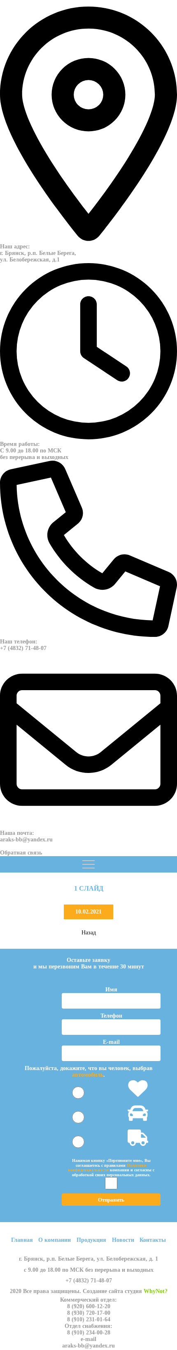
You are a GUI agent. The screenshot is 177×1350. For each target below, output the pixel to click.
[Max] (1, 846)
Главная (22, 1240)
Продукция (91, 1240)
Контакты (153, 1240)
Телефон (111, 1016)
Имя (111, 989)
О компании (54, 1240)
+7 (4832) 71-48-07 (23, 648)
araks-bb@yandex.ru (26, 839)
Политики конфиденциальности (107, 1168)
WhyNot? (156, 1291)
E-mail (111, 1042)
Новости (123, 1240)
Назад (89, 933)
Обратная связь (21, 853)
